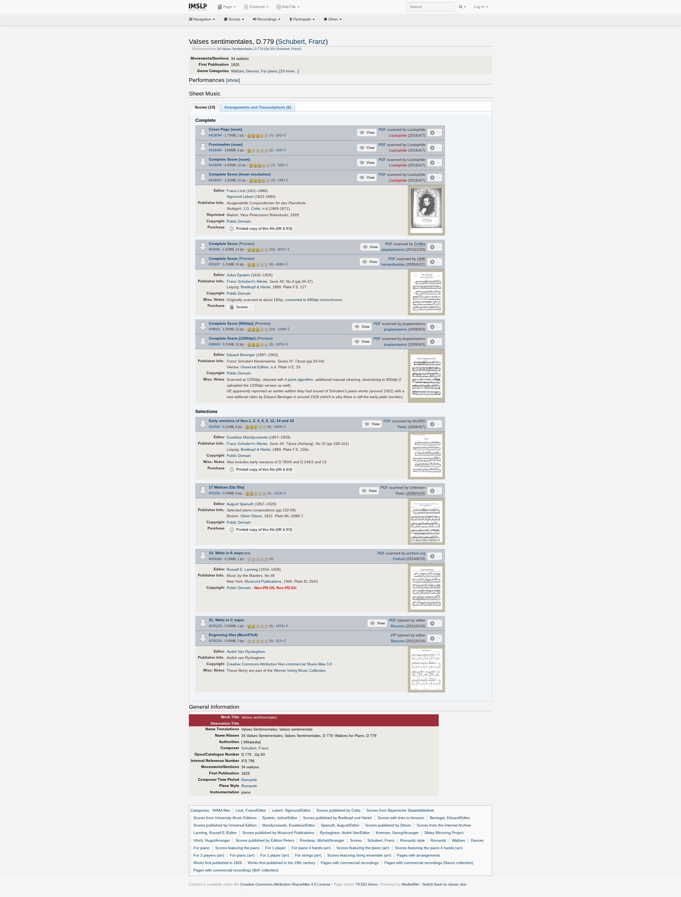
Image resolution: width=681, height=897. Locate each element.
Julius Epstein (238, 275)
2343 (277, 427)
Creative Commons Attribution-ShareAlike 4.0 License (285, 884)
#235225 (215, 626)
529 (280, 165)
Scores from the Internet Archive (444, 825)
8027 (281, 249)
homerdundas (393, 264)
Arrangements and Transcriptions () (257, 107)
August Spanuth (240, 504)
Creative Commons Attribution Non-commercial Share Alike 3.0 (279, 664)
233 (280, 180)
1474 (279, 626)
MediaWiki (410, 884)
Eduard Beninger (241, 355)
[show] (233, 80)
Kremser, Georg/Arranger (397, 833)
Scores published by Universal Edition (225, 825)
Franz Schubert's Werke (247, 281)
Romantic (249, 780)
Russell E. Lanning (242, 569)
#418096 (215, 165)
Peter (402, 427)
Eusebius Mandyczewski (247, 437)
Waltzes (237, 71)
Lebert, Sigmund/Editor (291, 810)
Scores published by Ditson (388, 825)
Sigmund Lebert (240, 196)
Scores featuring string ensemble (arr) (359, 855)
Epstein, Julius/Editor (279, 818)
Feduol (399, 559)
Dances (252, 71)
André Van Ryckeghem (246, 651)
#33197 (214, 264)
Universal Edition (254, 367)
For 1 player (275, 848)
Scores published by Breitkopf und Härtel (337, 818)
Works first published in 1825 (217, 863)
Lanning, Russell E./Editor (215, 833)
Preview (246, 243)
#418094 (215, 135)
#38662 (214, 329)
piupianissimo (393, 249)
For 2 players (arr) (208, 855)
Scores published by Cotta (338, 810)
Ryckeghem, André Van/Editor (345, 833)
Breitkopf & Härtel (255, 287)
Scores (356, 840)
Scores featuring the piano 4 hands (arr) (429, 848)
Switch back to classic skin (444, 884)
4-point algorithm (299, 379)
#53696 (214, 249)
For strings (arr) (308, 855)
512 (278, 641)
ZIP (393, 635)
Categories (199, 810)
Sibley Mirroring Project (443, 833)
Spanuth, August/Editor (340, 825)
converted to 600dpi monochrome (313, 300)
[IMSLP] (199, 6)
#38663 (214, 344)
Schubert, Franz (302, 41)
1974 (279, 344)
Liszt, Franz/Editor (251, 810)
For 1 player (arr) (274, 855)
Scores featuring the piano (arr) (363, 848)
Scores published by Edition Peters (265, 840)
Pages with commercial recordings (350, 863)
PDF (382, 129)
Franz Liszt (236, 191)
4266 (279, 264)
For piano (269, 71)
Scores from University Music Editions (225, 818)
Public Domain (239, 221)
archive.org (415, 553)
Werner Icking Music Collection (300, 670)
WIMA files (221, 810)
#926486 (215, 559)
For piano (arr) (242, 855)
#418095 (215, 150)
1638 (281, 329)
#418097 (215, 180)
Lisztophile (398, 135)
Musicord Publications (263, 581)
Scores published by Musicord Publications (278, 833)
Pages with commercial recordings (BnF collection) (236, 870)
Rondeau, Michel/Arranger (322, 840)
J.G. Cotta (251, 208)
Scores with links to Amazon (400, 818)
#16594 (214, 427)
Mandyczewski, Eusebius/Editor (288, 825)
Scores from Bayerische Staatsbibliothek (400, 810)
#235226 (215, 641)
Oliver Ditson (251, 516)
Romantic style (412, 840)
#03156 (214, 493)
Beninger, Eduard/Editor (450, 818)
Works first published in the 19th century (281, 863)
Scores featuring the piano (237, 848)
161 (278, 135)
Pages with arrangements (418, 855)
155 (278, 150)
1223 (277, 493)
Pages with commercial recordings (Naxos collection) (428, 863)
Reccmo (398, 626)
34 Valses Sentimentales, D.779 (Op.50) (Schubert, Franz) (259, 49)
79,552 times (366, 884)
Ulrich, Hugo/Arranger (211, 840)
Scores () (205, 107)
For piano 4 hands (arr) (311, 848)
